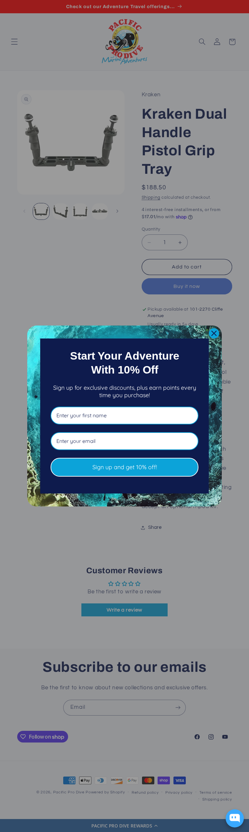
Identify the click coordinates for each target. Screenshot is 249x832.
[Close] (214, 333)
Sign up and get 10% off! (124, 467)
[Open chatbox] (235, 818)
